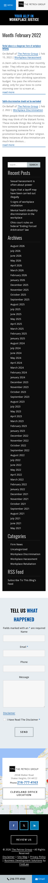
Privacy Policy (38, 856)
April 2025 (16, 323)
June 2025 (15, 314)
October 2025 (18, 294)
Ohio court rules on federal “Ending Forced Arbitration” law (23, 226)
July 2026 (15, 250)
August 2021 (17, 513)
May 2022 (15, 469)
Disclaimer (9, 713)
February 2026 (18, 275)
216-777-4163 (27, 782)
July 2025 (15, 309)
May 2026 (15, 260)
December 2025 (19, 284)
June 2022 (15, 465)
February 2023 (18, 426)
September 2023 (19, 396)
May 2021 (15, 528)
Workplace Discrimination (28, 110)
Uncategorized (18, 549)
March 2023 (17, 421)
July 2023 (15, 406)
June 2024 (15, 353)
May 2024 (15, 357)
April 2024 (16, 362)
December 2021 (19, 494)
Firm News (16, 544)
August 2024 (17, 343)
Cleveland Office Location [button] (24, 793)
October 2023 (18, 392)
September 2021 (19, 508)
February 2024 (18, 372)
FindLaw (24, 864)
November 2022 (19, 440)
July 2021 (15, 518)
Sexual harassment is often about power (22, 182)
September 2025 (19, 299)
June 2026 (15, 255)
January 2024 (17, 377)
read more (8, 92)
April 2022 (16, 474)
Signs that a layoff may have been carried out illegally (23, 193)
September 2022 (19, 450)
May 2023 (15, 411)
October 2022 (18, 445)
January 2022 (17, 489)
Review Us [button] (24, 839)
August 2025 (17, 304)
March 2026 (17, 270)
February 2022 (18, 484)
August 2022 (17, 455)
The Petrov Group (27, 53)
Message (24, 677)
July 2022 (15, 460)
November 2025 (19, 289)
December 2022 (19, 435)
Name (24, 631)
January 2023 (17, 430)
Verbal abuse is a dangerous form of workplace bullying (21, 47)
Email (24, 646)
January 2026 (17, 280)
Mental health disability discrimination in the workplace (24, 214)
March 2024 (17, 367)
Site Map (22, 856)
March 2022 (17, 479)
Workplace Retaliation (23, 563)
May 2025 (15, 319)
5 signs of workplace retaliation (22, 203)
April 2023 (16, 416)
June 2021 (15, 523)
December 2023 (19, 382)
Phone (24, 662)
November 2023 (19, 387)
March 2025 (17, 328)
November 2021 (19, 499)
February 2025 (18, 333)
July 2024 (15, 348)
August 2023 (17, 401)
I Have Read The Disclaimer (23, 719)
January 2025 (17, 338)
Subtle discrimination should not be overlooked (21, 101)
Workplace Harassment (27, 57)
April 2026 (16, 265)
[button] (8, 5)
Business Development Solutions (23, 860)
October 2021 (18, 503)
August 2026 (17, 246)
